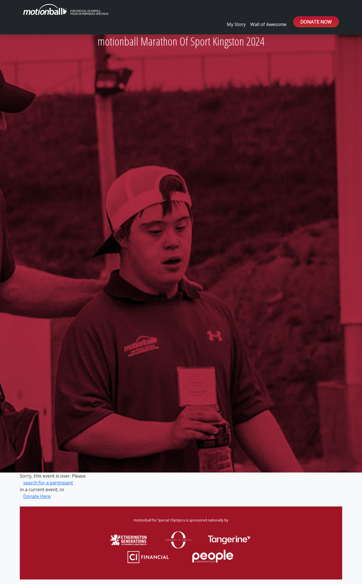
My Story (236, 24)
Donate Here (37, 496)
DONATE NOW (316, 22)
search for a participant (48, 483)
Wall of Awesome (268, 24)
